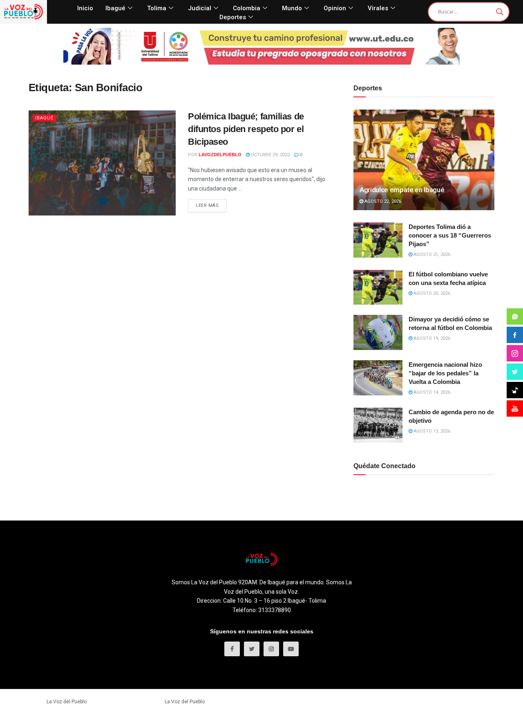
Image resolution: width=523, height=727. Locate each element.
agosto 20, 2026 (431, 293)
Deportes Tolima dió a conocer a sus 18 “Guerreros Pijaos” (450, 235)
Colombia (246, 8)
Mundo (292, 8)
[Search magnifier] (499, 12)
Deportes (232, 17)
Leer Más (207, 205)
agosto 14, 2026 (431, 392)
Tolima (156, 8)
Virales (378, 8)
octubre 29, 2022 (270, 154)
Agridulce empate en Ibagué (402, 190)
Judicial (199, 8)
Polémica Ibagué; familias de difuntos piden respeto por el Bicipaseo (246, 129)
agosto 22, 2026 (382, 201)
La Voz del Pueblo (67, 702)
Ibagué (115, 8)
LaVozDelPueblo (220, 154)
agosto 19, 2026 (431, 338)
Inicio (85, 8)
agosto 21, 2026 (431, 254)
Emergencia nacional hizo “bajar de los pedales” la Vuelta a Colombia (445, 373)
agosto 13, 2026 (431, 431)
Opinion (335, 8)
